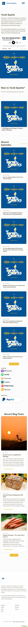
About (2, 609)
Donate (16, 609)
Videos (2, 607)
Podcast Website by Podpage (18, 621)
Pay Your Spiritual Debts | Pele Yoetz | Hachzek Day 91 (13, 177)
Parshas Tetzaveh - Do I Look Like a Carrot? (13, 536)
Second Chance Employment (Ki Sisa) (13, 496)
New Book (17, 605)
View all (23, 143)
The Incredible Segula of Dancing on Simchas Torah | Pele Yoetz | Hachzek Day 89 (13, 250)
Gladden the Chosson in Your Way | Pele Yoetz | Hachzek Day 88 (14, 286)
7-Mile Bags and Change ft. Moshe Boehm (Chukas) (12, 129)
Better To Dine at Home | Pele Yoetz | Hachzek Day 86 (13, 357)
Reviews (17, 607)
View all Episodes (14, 364)
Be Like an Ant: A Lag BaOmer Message (12, 455)
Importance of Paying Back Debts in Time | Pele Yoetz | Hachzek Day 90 (13, 213)
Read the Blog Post (8, 469)
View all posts (14, 555)
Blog (2, 611)
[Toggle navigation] (23, 3)
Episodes (3, 605)
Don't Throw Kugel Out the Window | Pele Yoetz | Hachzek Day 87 (13, 321)
